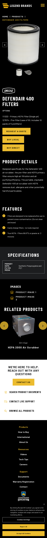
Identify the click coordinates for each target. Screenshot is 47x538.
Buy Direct (13, 148)
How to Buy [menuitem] (23, 432)
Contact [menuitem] (23, 486)
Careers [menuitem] (23, 464)
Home (5, 17)
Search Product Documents (25, 392)
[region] (23, 519)
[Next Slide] (42, 44)
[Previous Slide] (4, 44)
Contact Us (23, 382)
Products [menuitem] (23, 427)
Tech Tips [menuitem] (23, 459)
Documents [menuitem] (23, 476)
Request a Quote (16, 131)
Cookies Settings (23, 520)
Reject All (23, 527)
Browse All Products (21, 410)
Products (17, 17)
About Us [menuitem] (23, 442)
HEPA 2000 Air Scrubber (23, 347)
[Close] (44, 504)
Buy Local (13, 139)
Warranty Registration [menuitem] (23, 481)
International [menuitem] (23, 437)
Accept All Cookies (23, 533)
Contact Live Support (22, 401)
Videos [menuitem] (23, 454)
